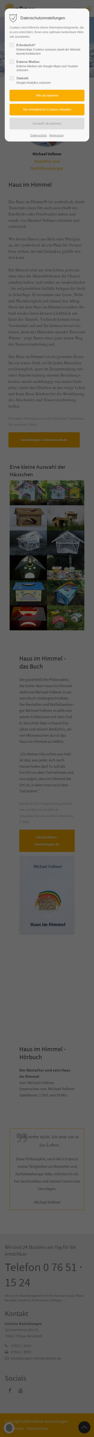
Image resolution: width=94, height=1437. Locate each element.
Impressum (56, 135)
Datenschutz (38, 135)
